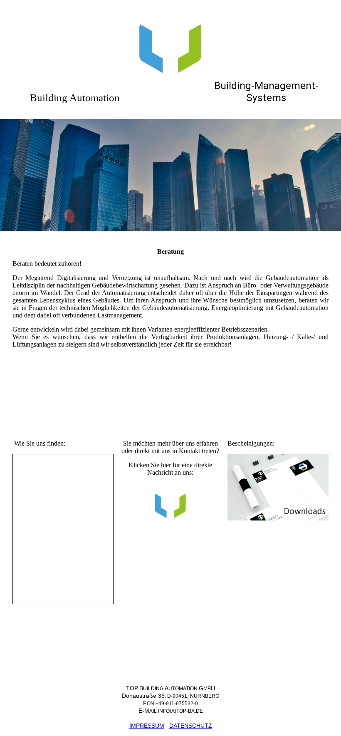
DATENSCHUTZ (190, 725)
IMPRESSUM (146, 725)
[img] (170, 41)
